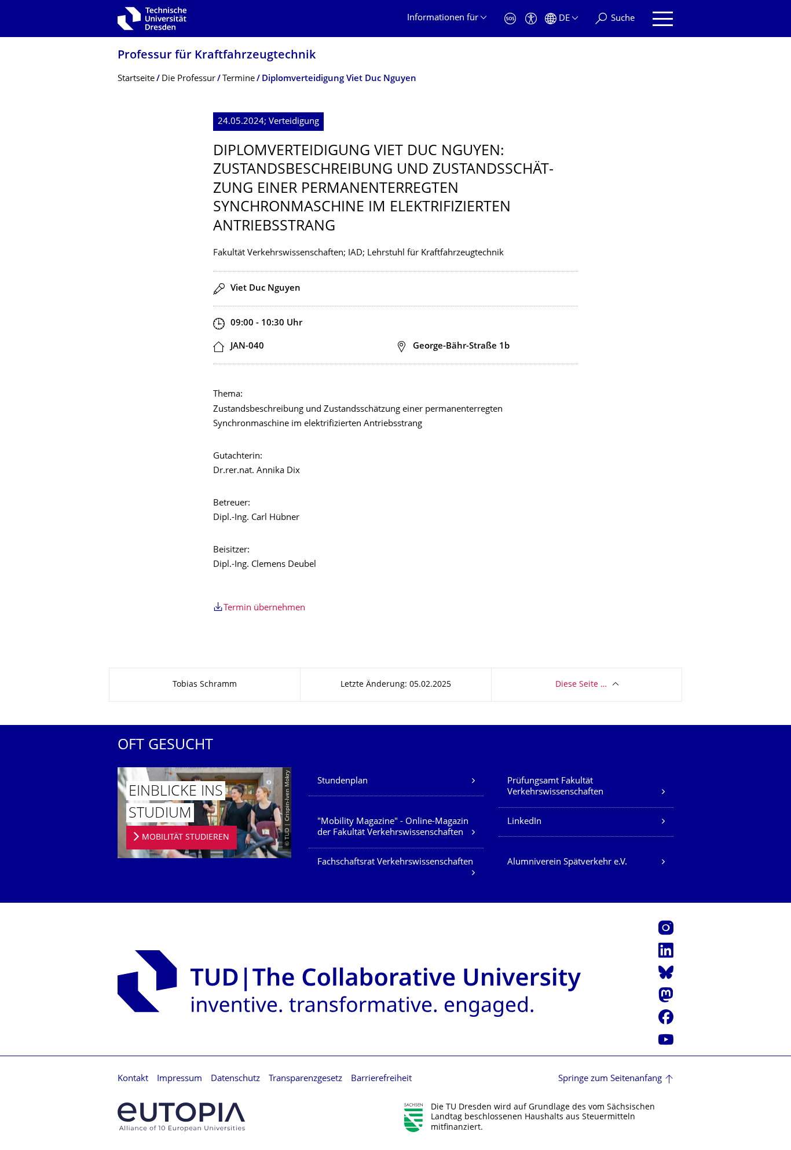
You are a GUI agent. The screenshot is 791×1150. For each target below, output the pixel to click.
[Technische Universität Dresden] (152, 18)
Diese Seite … (581, 684)
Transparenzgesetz (305, 1079)
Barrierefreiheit (381, 1079)
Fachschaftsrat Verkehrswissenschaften (395, 862)
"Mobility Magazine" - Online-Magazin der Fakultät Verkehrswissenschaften (392, 828)
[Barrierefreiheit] (531, 18)
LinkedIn (524, 822)
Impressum (179, 1079)
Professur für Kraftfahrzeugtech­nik (217, 55)
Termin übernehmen (264, 608)
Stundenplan (342, 781)
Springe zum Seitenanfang (610, 1079)
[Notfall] (510, 18)
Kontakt (133, 1079)
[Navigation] (662, 19)
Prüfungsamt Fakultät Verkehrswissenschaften (555, 787)
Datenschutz (235, 1079)
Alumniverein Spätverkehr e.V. (567, 862)
